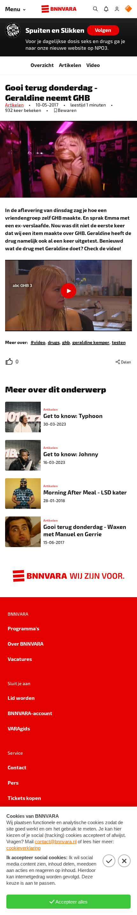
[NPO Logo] (128, 9)
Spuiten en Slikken (54, 30)
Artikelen (70, 65)
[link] (38, 342)
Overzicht (42, 65)
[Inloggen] (117, 9)
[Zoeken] (95, 9)
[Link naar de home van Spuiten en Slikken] (12, 30)
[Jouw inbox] (106, 9)
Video (93, 65)
